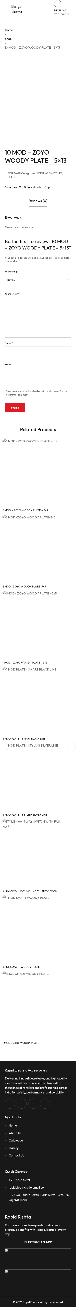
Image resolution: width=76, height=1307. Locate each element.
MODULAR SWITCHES (49, 173)
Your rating (12, 271)
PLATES (12, 177)
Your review (12, 293)
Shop (8, 39)
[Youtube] (45, 1104)
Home (9, 30)
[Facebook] (10, 1104)
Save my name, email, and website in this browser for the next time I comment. (36, 393)
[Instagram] (22, 1104)
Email (8, 364)
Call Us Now (60, 9)
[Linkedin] (33, 1104)
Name (9, 343)
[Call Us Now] (57, 3)
